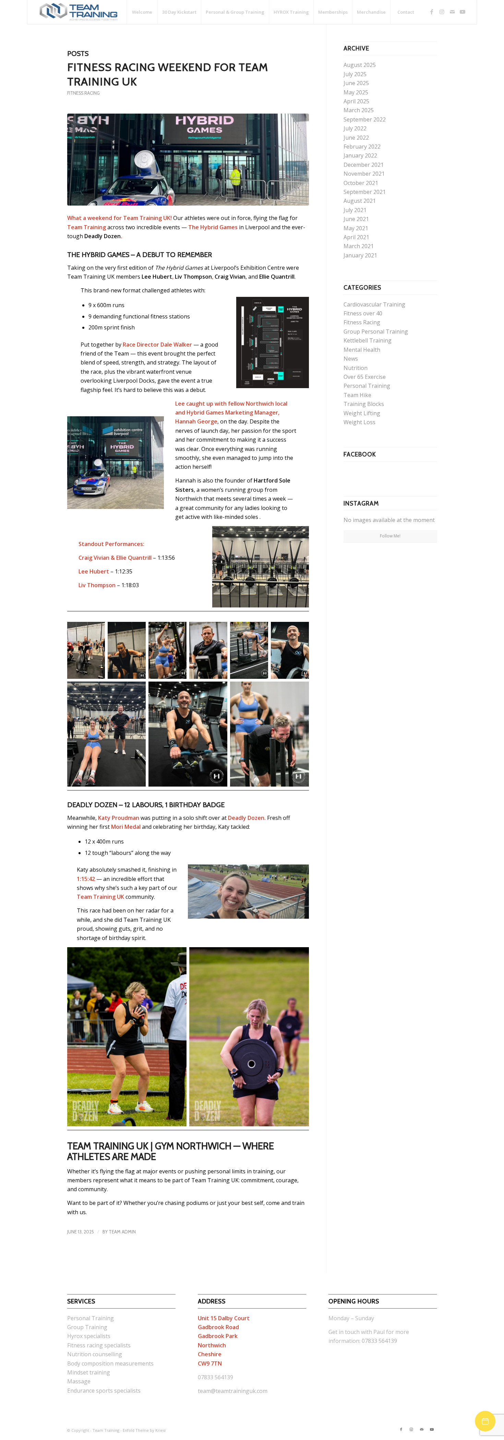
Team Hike (357, 395)
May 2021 (356, 228)
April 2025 (356, 101)
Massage (79, 1381)
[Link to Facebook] (432, 12)
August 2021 (360, 201)
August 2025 (360, 65)
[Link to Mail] (452, 12)
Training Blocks (364, 404)
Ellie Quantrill (277, 276)
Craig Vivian (230, 276)
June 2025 (356, 83)
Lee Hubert (157, 276)
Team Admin (122, 1231)
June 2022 (356, 137)
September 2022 (365, 119)
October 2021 (361, 183)
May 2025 (356, 92)
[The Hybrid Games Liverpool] (188, 160)
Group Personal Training (376, 331)
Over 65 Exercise (365, 377)
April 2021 (356, 237)
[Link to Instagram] (442, 12)
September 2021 (365, 192)
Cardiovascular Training (374, 304)
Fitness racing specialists (99, 1345)
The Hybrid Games (98, 255)
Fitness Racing (83, 93)
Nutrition (356, 368)
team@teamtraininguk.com (232, 1391)
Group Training (87, 1327)
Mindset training (88, 1372)
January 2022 (360, 155)
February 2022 (362, 146)
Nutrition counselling (94, 1354)
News (351, 358)
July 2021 (355, 210)
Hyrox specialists (88, 1336)
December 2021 (364, 165)
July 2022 (355, 128)
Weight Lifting (362, 413)
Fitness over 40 (363, 313)
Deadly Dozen (102, 236)
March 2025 (359, 110)
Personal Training (367, 386)
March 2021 (359, 246)
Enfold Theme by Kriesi (144, 1430)
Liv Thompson (193, 276)
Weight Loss (359, 422)
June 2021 (356, 219)
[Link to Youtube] (462, 12)
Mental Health (362, 349)
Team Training (106, 1430)
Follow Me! (390, 536)
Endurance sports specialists (104, 1390)
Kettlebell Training (368, 340)
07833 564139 (379, 1341)
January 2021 (360, 255)
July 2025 (355, 74)
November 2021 (364, 173)
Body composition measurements (110, 1363)
